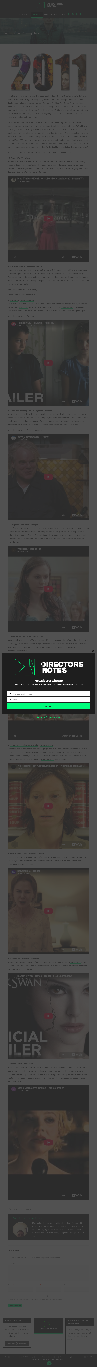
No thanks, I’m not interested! (48, 717)
